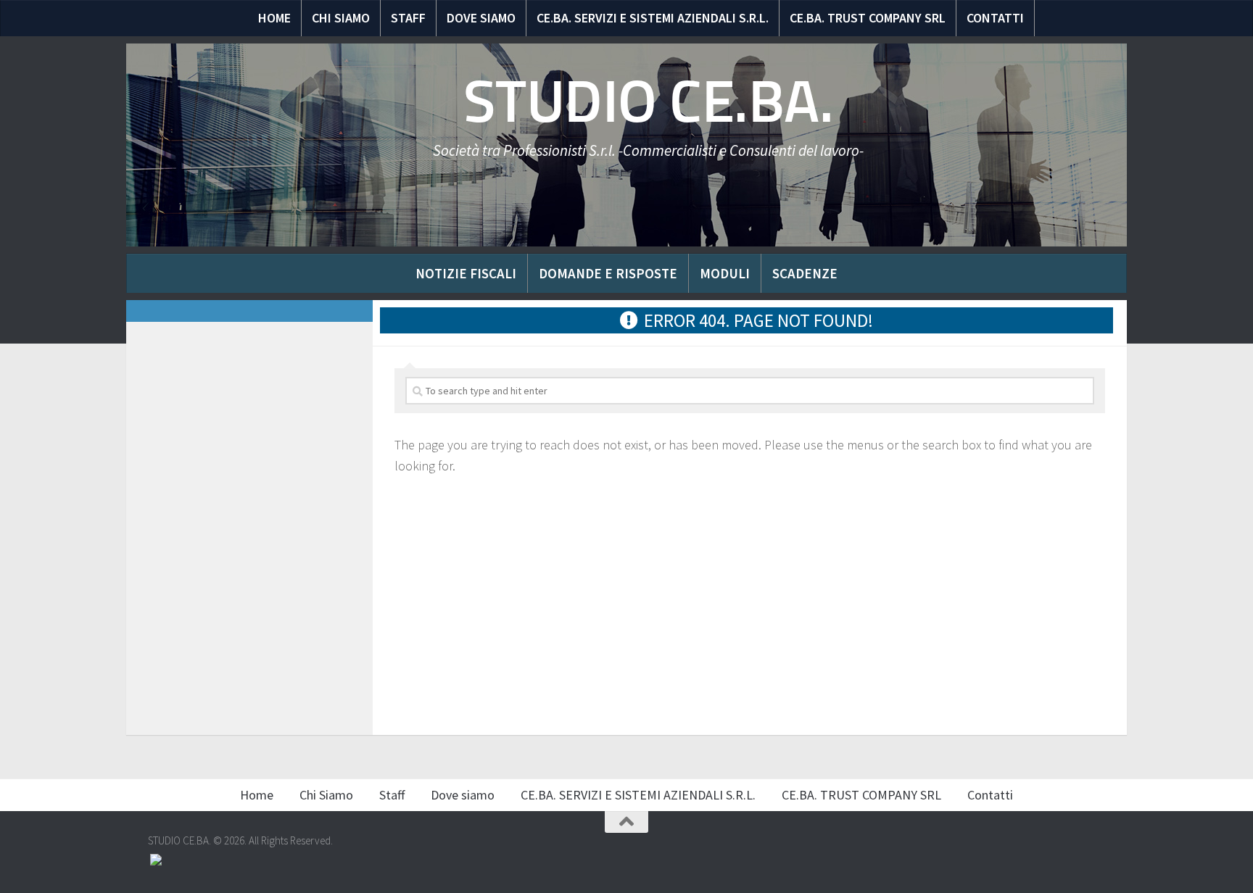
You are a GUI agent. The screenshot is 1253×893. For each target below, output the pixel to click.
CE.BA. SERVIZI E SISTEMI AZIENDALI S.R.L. (653, 17)
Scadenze (805, 273)
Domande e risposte (608, 273)
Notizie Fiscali (465, 273)
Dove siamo (481, 17)
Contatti (995, 17)
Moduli (725, 273)
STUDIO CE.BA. (648, 101)
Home (274, 17)
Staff (408, 17)
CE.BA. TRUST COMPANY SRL (868, 17)
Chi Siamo (341, 17)
